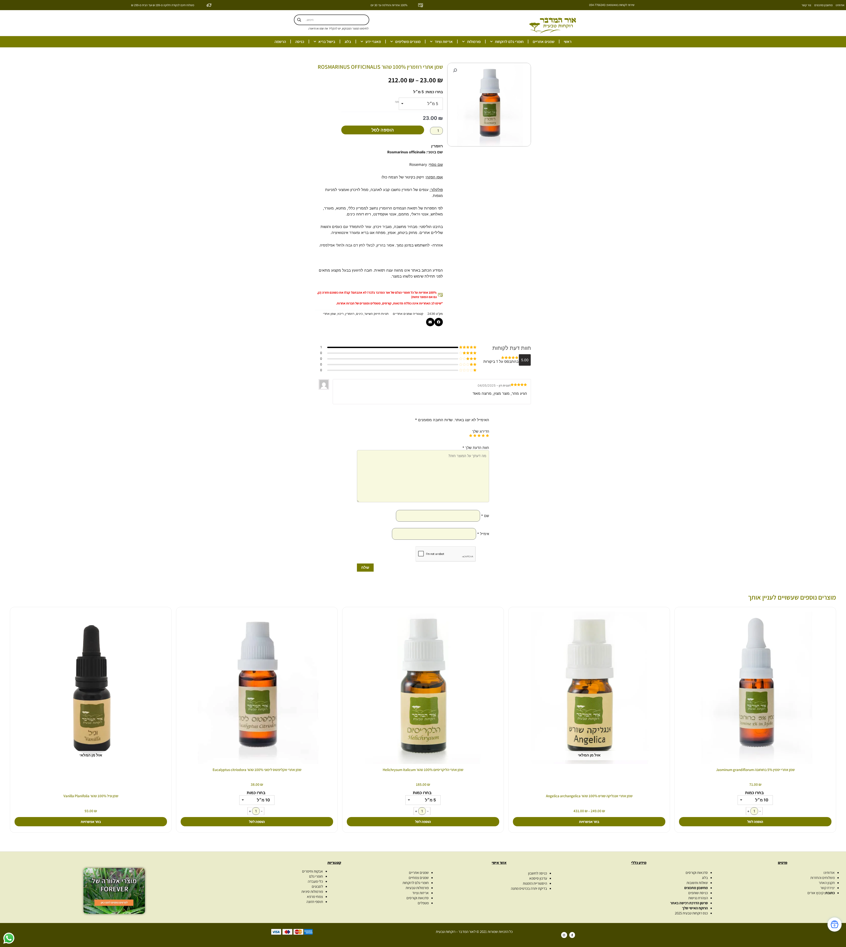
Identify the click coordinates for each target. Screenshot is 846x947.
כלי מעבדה (315, 881)
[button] (455, 70)
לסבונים (317, 886)
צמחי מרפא (315, 896)
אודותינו (840, 5)
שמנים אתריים (544, 41)
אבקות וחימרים (312, 871)
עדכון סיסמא (538, 878)
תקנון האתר (827, 882)
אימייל (483, 534)
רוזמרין (349, 313)
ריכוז (340, 313)
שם (485, 515)
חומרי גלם (316, 876)
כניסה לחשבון (537, 873)
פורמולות (474, 41)
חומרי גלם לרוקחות (509, 41)
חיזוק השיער (372, 313)
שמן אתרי (329, 313)
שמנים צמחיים (419, 877)
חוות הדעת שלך (475, 447)
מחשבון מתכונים (823, 5)
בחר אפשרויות (589, 821)
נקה (397, 101)
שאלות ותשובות (697, 882)
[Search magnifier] (299, 20)
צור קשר (806, 5)
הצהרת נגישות (698, 897)
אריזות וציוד (444, 41)
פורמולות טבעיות (417, 887)
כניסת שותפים (698, 892)
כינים (359, 313)
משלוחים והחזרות (822, 877)
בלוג (348, 41)
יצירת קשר (827, 887)
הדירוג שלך (480, 431)
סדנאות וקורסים (697, 872)
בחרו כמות (434, 92)
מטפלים (423, 903)
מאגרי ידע (373, 41)
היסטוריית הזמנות (535, 883)
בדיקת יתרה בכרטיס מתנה (529, 888)
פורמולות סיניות (312, 891)
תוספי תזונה (314, 901)
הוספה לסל (382, 130)
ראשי (567, 41)
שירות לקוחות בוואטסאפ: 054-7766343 (611, 5)
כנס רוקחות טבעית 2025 (691, 913)
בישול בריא (326, 41)
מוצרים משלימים (408, 41)
